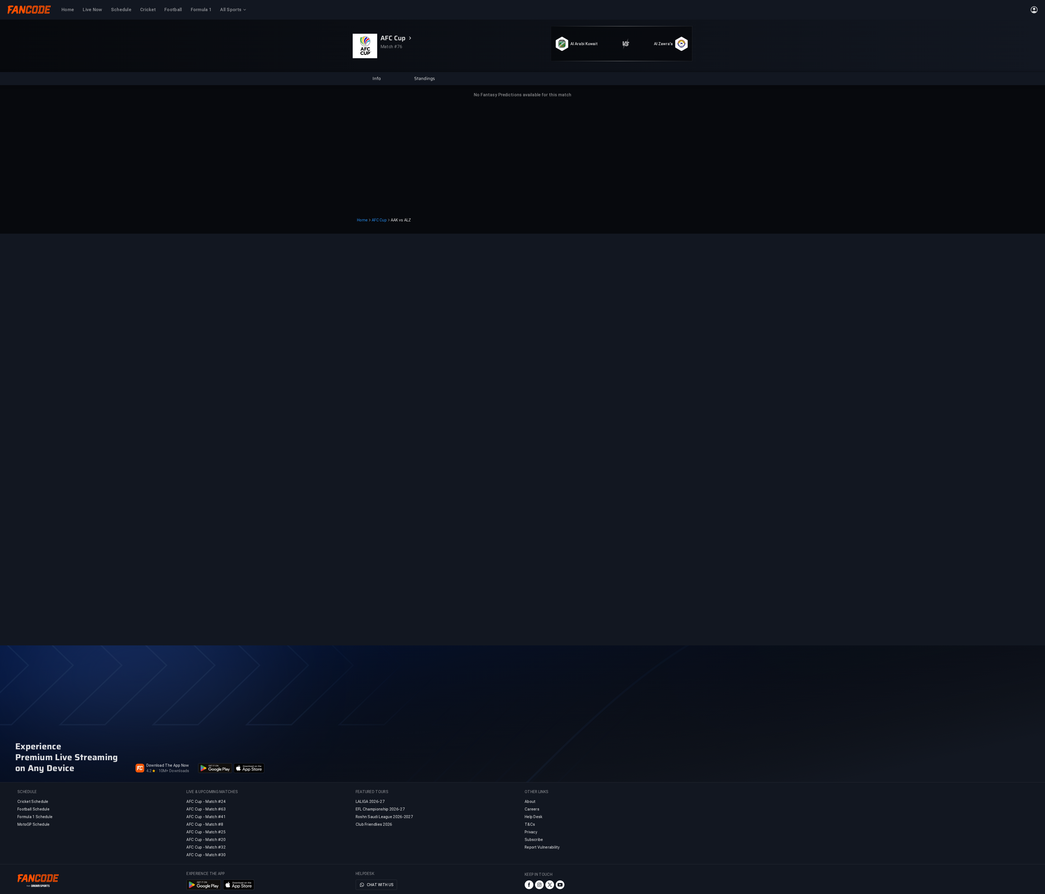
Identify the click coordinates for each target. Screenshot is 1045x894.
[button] (377, 78)
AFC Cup (379, 220)
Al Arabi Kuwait (584, 44)
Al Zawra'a (663, 44)
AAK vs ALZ (401, 220)
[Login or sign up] (1034, 9)
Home (362, 220)
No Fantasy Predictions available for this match (522, 94)
